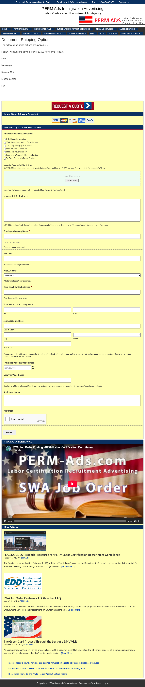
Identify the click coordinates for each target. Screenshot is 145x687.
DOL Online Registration (16, 139)
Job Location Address (14, 320)
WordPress (96, 683)
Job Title (9, 253)
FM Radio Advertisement (16, 151)
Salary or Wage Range (14, 374)
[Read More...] (67, 566)
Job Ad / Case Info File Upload (18, 165)
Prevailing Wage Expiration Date (19, 362)
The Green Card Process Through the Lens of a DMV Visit (40, 641)
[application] (72, 484)
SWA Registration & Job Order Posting (22, 142)
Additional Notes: (12, 392)
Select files (72, 180)
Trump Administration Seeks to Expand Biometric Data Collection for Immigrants (46, 668)
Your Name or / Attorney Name (18, 304)
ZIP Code (8, 347)
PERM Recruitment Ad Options (18, 133)
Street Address (10, 330)
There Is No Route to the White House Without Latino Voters (37, 673)
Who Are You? (11, 270)
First (6, 313)
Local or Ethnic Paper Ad (16, 148)
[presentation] (25, 419)
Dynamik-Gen (61, 683)
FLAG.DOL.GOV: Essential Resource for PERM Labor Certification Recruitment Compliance (62, 554)
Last (75, 313)
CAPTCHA (8, 411)
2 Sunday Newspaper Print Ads (19, 145)
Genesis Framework (80, 683)
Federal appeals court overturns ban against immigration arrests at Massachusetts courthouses (53, 662)
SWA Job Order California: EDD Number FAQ (32, 598)
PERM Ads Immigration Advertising (73, 8)
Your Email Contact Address (18, 286)
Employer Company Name (17, 231)
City (5, 338)
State (75, 339)
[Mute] (135, 521)
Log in (105, 683)
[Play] (5, 521)
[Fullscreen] (139, 521)
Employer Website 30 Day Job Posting (22, 155)
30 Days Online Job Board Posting (20, 158)
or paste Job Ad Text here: (16, 196)
